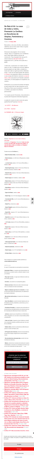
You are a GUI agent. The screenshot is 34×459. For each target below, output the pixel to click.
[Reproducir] (6, 134)
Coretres (6, 143)
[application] (17, 134)
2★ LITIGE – (9, 108)
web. (10, 200)
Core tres (20, 102)
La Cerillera (18, 145)
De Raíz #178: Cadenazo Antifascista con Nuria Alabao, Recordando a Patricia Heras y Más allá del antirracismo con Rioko (16, 394)
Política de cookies (18, 457)
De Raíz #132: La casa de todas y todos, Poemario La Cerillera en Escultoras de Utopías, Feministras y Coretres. (13, 32)
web (7, 159)
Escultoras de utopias (21, 143)
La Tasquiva (7, 74)
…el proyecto (18, 12)
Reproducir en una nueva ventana (17, 138)
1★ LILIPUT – (11, 105)
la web (20, 154)
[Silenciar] (23, 134)
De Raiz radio (12, 143)
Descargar (6, 140)
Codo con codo (25, 142)
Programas (13, 142)
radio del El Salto (17, 58)
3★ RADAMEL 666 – (14, 112)
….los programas (8, 12)
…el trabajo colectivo (9, 15)
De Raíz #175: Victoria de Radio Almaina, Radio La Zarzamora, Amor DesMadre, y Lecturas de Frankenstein (16, 409)
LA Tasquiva (24, 145)
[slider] (26, 134)
